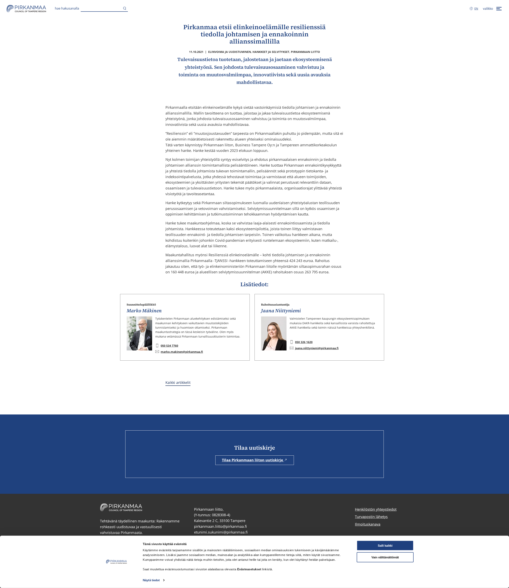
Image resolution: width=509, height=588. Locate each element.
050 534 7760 (169, 345)
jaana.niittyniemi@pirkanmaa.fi (317, 348)
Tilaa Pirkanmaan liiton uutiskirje (253, 460)
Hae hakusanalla (67, 8)
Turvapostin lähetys (371, 516)
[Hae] (124, 8)
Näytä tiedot (151, 580)
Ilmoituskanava (367, 524)
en (477, 8)
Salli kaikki (385, 545)
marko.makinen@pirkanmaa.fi (182, 352)
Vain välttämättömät (385, 557)
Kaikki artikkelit (177, 382)
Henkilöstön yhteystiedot (375, 509)
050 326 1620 (304, 342)
